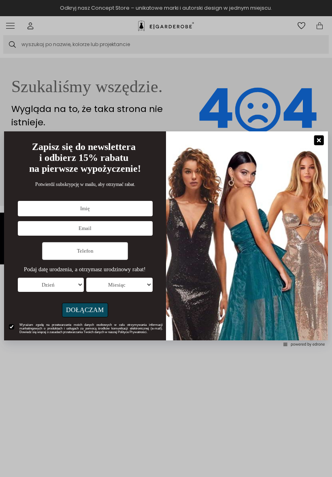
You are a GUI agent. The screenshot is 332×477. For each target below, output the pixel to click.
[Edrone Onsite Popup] (166, 238)
